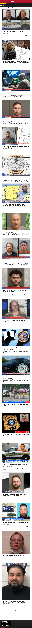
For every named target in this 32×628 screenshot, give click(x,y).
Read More (4, 36)
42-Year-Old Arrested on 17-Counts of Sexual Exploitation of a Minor (15, 405)
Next (18, 610)
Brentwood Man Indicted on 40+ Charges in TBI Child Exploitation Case (14, 119)
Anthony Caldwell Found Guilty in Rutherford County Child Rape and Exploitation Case (16, 147)
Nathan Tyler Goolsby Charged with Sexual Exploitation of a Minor (16, 177)
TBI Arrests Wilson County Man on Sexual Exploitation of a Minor (16, 435)
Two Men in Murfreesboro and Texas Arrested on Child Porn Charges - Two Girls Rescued (15, 260)
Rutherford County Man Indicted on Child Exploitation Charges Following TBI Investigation (15, 92)
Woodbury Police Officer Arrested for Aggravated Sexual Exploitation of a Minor (15, 377)
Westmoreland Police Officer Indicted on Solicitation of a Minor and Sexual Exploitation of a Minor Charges (15, 602)
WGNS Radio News (12, 232)
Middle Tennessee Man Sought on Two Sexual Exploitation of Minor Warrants (16, 523)
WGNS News (10, 63)
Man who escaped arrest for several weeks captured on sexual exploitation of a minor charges (15, 495)
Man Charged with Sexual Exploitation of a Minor (14, 555)
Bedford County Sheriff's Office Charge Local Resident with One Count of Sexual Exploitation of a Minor (15, 465)
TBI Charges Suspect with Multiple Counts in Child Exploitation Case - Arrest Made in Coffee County (14, 205)
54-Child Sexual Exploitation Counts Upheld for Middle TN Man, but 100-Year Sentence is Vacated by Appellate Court (16, 62)
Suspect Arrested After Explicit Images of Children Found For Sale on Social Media (15, 291)
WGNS (10, 524)
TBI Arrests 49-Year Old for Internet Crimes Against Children (14, 321)
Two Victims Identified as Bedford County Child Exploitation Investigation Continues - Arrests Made (14, 32)
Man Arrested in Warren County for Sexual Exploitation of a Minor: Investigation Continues (16, 348)
